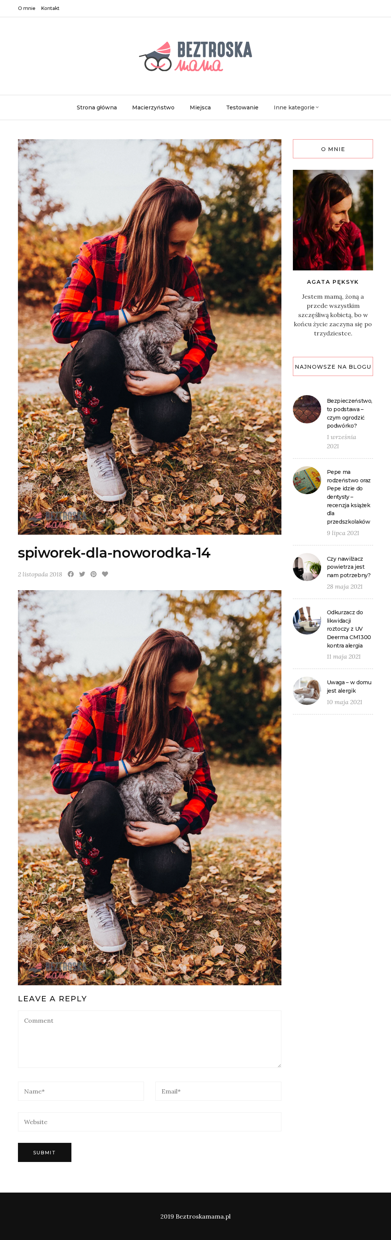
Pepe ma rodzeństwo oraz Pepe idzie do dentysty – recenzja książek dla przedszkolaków (349, 497)
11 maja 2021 (344, 656)
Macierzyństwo (153, 107)
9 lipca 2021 (343, 533)
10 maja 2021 (344, 702)
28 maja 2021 (345, 586)
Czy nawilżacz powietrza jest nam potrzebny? (349, 567)
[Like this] (105, 574)
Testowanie (242, 107)
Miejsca (200, 107)
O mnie (27, 8)
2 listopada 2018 (40, 574)
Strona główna (97, 107)
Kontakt (50, 8)
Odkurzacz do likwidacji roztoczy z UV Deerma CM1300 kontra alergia (349, 629)
